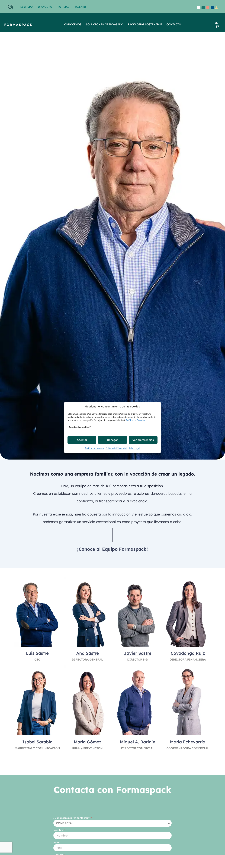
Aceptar (82, 440)
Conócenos (72, 24)
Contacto (173, 24)
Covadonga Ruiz (188, 653)
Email (57, 842)
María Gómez (87, 741)
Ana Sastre (87, 653)
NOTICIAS (63, 6)
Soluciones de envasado (104, 24)
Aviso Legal (134, 448)
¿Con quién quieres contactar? (71, 817)
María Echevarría (187, 741)
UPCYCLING (45, 6)
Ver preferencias (143, 440)
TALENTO (80, 6)
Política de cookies (94, 448)
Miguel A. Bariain (137, 741)
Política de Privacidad (116, 448)
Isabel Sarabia (37, 741)
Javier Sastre (137, 653)
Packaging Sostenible (145, 24)
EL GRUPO (26, 6)
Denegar (112, 440)
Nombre (58, 830)
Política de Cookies (135, 420)
